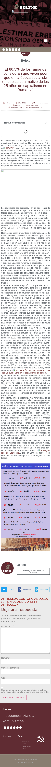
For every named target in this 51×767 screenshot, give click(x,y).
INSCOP (10, 148)
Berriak (17, 105)
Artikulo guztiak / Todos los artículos (33, 571)
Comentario (7, 626)
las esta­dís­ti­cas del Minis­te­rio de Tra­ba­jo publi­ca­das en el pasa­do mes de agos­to (25, 371)
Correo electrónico (11, 668)
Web (3, 678)
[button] (46, 40)
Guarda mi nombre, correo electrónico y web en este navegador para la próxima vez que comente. (25, 691)
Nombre (5, 658)
